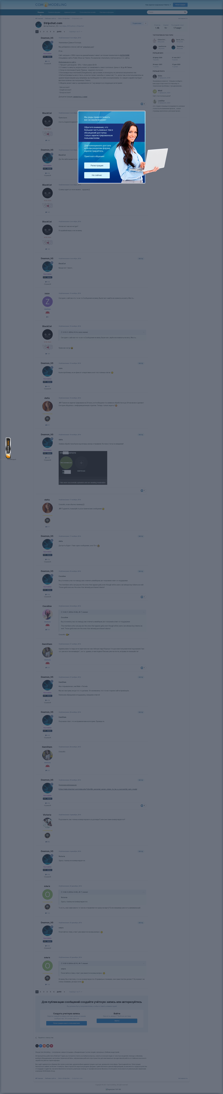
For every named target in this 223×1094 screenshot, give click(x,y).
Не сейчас (97, 175)
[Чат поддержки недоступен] (8, 448)
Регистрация (97, 165)
